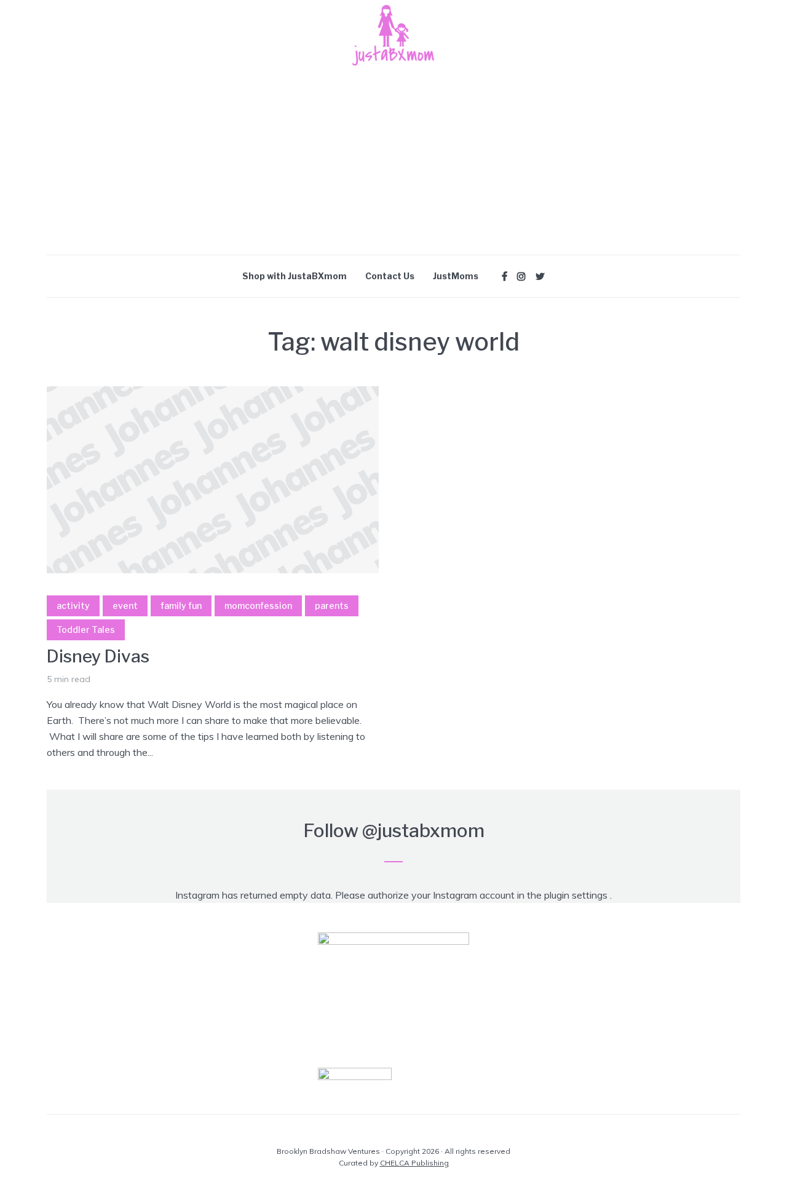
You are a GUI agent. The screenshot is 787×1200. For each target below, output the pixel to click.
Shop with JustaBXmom (294, 276)
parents (332, 605)
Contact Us (389, 276)
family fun (181, 605)
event (125, 605)
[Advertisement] (393, 162)
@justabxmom (423, 830)
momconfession (258, 605)
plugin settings (577, 895)
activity (73, 605)
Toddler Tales (86, 629)
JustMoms (455, 276)
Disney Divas (98, 656)
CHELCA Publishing (414, 1162)
